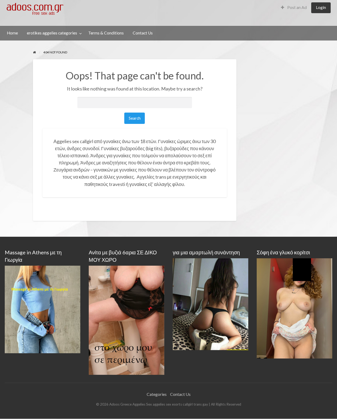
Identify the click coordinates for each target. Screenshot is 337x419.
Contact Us (143, 33)
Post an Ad (296, 7)
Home (12, 33)
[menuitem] (293, 7)
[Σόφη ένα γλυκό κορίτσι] (294, 307)
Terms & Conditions (106, 33)
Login (321, 7)
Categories (157, 394)
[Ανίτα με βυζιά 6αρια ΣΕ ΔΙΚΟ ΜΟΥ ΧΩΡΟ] (126, 319)
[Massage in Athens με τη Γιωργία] (42, 308)
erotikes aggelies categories (52, 33)
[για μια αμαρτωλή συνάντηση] (210, 303)
